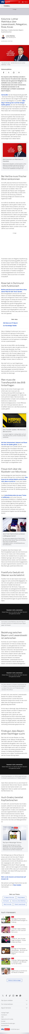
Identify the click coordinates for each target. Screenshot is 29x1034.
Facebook (6, 995)
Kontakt (3, 1021)
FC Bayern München (9, 897)
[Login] (19, 2)
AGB (2, 1017)
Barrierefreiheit (5, 1025)
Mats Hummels (7, 904)
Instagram (13, 995)
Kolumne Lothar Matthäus (19, 901)
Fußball (7, 6)
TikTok (9, 995)
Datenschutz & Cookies (7, 1019)
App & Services (6, 1008)
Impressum (4, 1015)
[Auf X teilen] (8, 72)
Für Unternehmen (7, 1004)
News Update (17, 885)
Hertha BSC (4, 95)
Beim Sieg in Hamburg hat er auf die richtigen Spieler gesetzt (13, 102)
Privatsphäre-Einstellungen (8, 1023)
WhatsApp (20, 995)
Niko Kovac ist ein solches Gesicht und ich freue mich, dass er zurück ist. (14, 479)
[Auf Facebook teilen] (3, 72)
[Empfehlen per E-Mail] (19, 72)
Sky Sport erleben (7, 1000)
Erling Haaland (21, 897)
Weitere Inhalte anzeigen (14, 980)
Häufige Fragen (5, 1012)
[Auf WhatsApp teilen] (13, 72)
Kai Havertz (6, 901)
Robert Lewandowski (20, 904)
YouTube (16, 995)
